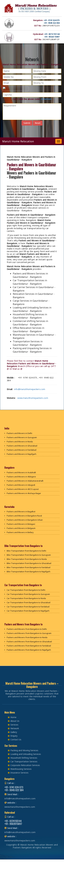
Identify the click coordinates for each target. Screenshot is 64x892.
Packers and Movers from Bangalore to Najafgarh (29, 649)
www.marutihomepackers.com (32, 398)
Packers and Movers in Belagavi (21, 524)
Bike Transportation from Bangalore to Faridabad (28, 567)
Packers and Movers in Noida (20, 441)
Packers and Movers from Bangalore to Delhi (27, 629)
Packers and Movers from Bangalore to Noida (27, 637)
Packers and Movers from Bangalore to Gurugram (29, 633)
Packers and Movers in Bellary (20, 532)
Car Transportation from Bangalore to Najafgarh (28, 610)
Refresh (47, 99)
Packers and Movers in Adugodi (21, 485)
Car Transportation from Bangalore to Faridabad (28, 606)
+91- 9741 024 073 (52, 20)
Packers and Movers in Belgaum (21, 528)
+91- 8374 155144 (52, 34)
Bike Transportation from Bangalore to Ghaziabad (29, 563)
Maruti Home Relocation (18, 141)
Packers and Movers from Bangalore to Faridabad (29, 645)
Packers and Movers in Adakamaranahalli (25, 480)
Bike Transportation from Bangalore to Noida (27, 559)
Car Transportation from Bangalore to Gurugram (28, 594)
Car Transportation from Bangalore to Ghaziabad (28, 602)
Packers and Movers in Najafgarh (21, 454)
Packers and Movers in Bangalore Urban (25, 520)
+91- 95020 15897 (52, 36)
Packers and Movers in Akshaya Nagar (24, 493)
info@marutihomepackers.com (29, 389)
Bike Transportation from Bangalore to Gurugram (29, 555)
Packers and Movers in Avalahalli (21, 472)
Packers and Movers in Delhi (19, 433)
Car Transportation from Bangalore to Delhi (26, 590)
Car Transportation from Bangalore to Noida (26, 598)
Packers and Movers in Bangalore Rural (24, 515)
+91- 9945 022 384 (52, 23)
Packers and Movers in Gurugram (22, 437)
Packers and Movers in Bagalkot (21, 511)
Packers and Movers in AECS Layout (23, 489)
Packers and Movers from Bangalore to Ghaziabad (29, 641)
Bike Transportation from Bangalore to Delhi (26, 550)
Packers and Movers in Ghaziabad (22, 445)
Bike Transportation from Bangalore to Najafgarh (28, 571)
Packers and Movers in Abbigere (21, 476)
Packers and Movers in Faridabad (21, 450)
